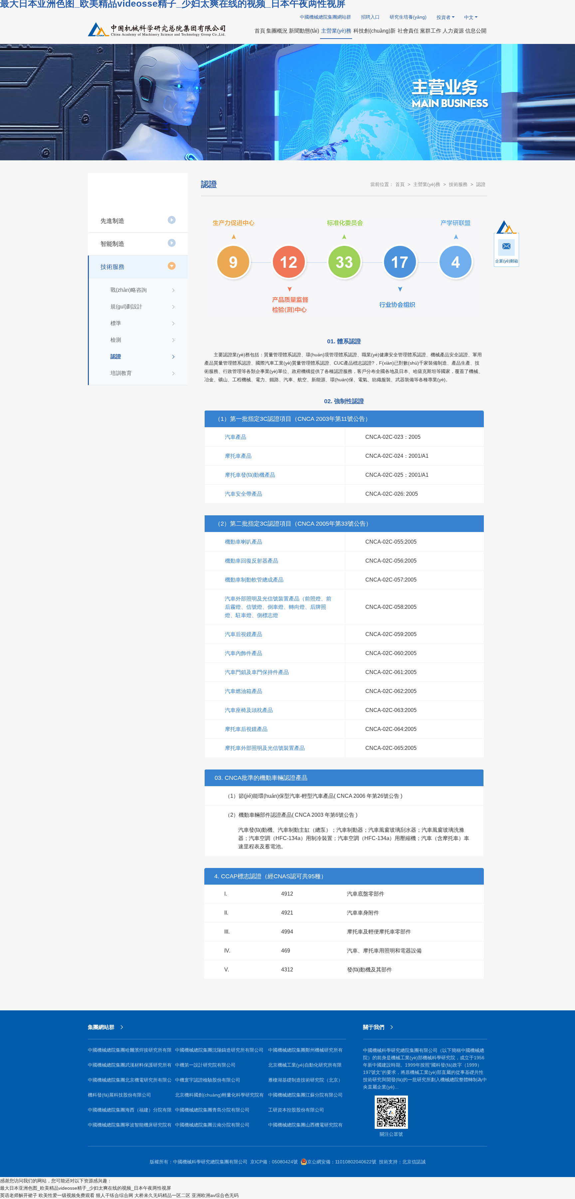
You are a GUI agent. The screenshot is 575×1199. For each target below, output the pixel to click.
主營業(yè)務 (426, 184)
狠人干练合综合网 (114, 1195)
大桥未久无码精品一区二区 (162, 1195)
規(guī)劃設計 (126, 306)
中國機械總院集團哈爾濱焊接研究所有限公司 (130, 1052)
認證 (115, 356)
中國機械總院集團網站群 (325, 17)
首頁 (400, 184)
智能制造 (112, 244)
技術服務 (112, 266)
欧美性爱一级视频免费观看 (67, 1195)
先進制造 (112, 221)
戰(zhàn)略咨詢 (128, 290)
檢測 (115, 340)
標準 (115, 323)
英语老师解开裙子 (18, 1195)
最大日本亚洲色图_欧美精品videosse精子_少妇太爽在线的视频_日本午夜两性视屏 (85, 1188)
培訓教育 (121, 373)
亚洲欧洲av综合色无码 (215, 1195)
